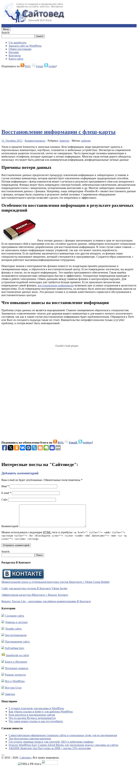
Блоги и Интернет (16, 661)
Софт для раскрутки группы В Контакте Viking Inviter (34, 588)
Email (39, 66)
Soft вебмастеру (14, 648)
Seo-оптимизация (15, 635)
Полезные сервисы (16, 668)
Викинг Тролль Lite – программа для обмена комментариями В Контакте (46, 601)
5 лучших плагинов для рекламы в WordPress (36, 708)
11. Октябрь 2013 (11, 140)
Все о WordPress (15, 681)
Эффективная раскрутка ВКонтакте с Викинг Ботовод (34, 594)
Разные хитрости (15, 674)
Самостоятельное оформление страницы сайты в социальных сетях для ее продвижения (63, 735)
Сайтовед (25, 757)
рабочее (86, 140)
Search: (5, 32)
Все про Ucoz (13, 687)
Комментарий (9, 526)
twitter (52, 66)
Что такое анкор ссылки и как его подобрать (36, 721)
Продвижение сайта (17, 641)
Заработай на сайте (17, 655)
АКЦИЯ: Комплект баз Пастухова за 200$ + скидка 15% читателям (50, 748)
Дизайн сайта (13, 628)
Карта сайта (16, 58)
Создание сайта (14, 615)
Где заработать (17, 42)
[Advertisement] (69, 96)
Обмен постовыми (20, 49)
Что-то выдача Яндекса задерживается (32, 718)
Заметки (64, 140)
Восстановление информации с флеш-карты (58, 132)
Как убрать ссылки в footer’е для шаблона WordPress (41, 711)
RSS (27, 66)
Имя (5, 486)
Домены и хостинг (16, 622)
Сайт (4, 499)
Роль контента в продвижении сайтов (32, 714)
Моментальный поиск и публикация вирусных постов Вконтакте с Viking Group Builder (55, 581)
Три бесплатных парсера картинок (30, 738)
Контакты (15, 55)
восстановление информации (56, 285)
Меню (6, 29)
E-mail (6, 492)
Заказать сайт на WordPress (25, 45)
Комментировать (35, 140)
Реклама (14, 52)
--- (2, 754)
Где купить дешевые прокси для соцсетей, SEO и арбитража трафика (51, 741)
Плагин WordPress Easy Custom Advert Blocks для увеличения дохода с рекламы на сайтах (63, 745)
